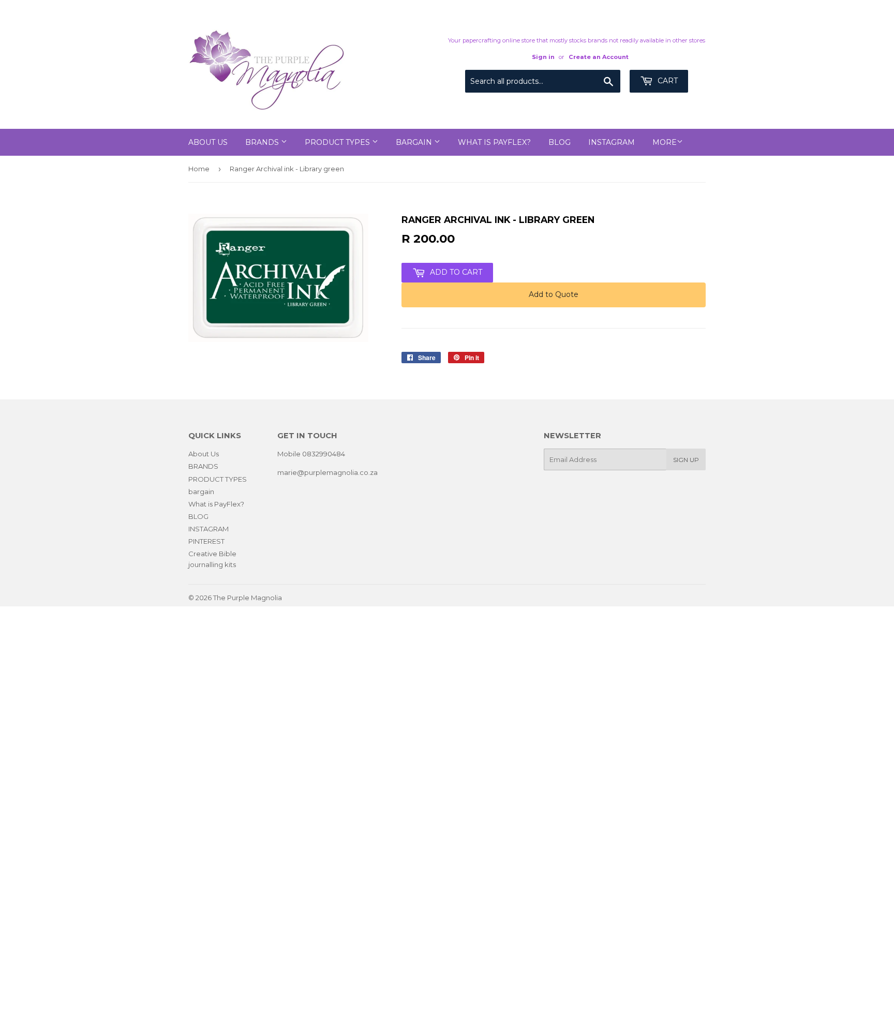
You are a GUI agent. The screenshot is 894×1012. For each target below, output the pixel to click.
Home (199, 169)
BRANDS (263, 142)
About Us (208, 142)
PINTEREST (206, 541)
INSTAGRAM (611, 142)
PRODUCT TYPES (338, 142)
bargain (415, 142)
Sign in (543, 57)
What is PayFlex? (494, 142)
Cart (666, 80)
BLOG (559, 142)
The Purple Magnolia (247, 597)
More (664, 142)
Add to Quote (553, 294)
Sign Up (686, 460)
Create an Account (599, 57)
